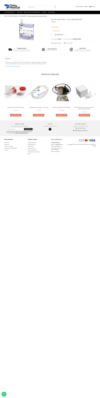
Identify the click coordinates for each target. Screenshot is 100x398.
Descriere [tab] (7, 58)
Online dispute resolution (34, 152)
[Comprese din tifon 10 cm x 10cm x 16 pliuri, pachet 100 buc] (84, 92)
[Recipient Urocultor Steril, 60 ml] (15, 92)
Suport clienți (32, 139)
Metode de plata (31, 144)
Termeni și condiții (8, 146)
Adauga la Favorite (56, 43)
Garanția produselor (32, 150)
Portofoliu (51, 12)
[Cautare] (55, 7)
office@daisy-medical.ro (81, 130)
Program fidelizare (32, 142)
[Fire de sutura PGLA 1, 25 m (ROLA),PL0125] (26, 30)
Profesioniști (31, 146)
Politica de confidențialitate (10, 148)
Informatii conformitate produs (12, 66)
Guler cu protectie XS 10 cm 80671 (61, 107)
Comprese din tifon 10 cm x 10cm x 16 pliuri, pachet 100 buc (84, 108)
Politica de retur (31, 148)
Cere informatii (68, 43)
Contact (44, 12)
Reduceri (19, 12)
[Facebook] (50, 129)
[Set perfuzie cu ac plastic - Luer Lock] (38, 92)
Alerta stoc (59, 34)
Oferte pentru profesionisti (32, 12)
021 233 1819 (81, 128)
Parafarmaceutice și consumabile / (18, 16)
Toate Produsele (9, 12)
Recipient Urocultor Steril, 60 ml (15, 107)
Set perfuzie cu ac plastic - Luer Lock (38, 107)
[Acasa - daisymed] (12, 7)
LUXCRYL (53, 22)
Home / (6, 16)
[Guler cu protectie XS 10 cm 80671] (61, 92)
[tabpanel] (26, 30)
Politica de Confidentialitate (21, 132)
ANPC (29, 153)
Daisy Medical (8, 139)
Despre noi (6, 144)
